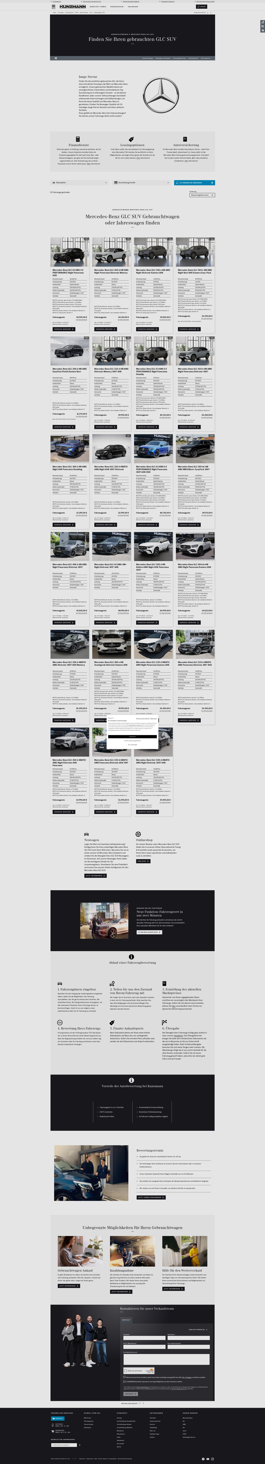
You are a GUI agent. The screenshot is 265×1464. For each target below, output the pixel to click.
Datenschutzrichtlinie (142, 718)
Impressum (153, 718)
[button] (111, 718)
